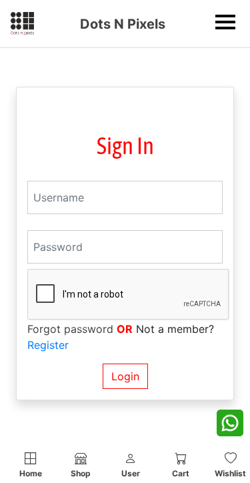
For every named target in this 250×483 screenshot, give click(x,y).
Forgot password (70, 329)
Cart (180, 473)
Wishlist (230, 473)
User (130, 473)
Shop (81, 473)
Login (125, 376)
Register (48, 345)
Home (30, 473)
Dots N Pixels (122, 24)
